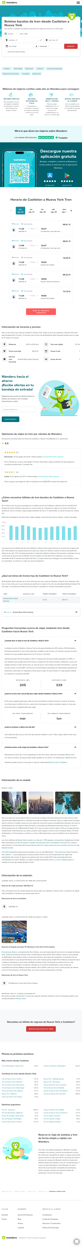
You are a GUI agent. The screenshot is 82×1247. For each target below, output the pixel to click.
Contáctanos (47, 1215)
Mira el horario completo (41, 312)
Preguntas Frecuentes (11, 74)
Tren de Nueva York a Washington (13, 1088)
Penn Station (6, 854)
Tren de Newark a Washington (12, 1119)
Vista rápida (18, 69)
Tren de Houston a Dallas (52, 1119)
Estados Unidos (20, 1191)
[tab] (10, 35)
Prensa (20, 1223)
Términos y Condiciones (51, 1223)
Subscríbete (10, 419)
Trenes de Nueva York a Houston (55, 1094)
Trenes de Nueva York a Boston (12, 1091)
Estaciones (37, 74)
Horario (7, 69)
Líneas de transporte (54, 69)
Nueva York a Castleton (58, 762)
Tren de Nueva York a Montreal (12, 1082)
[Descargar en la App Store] (49, 175)
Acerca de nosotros (25, 1215)
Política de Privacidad (50, 1228)
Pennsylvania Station (9, 952)
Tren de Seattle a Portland (52, 1122)
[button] (78, 3)
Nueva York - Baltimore (9, 1094)
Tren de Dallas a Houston (52, 1116)
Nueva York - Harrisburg (52, 1082)
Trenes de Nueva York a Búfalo (54, 1110)
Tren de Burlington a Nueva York (12, 1066)
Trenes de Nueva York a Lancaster (55, 1085)
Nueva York (32, 1191)
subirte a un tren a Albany (58, 860)
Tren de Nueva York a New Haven (13, 1085)
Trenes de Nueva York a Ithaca (12, 1097)
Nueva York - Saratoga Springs (54, 1079)
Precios (40, 69)
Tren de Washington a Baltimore (12, 1113)
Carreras (21, 1228)
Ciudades (25, 74)
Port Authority (60, 852)
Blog (19, 1219)
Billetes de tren (7, 1191)
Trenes (4, 1219)
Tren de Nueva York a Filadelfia (54, 1088)
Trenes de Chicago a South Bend (13, 1116)
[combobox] (20, 40)
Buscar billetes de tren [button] (41, 1029)
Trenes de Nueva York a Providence (55, 1091)
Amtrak (23, 954)
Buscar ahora (21, 998)
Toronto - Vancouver (8, 1110)
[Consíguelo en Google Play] (67, 175)
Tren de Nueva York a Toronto (12, 1079)
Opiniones (29, 69)
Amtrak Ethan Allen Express (53, 457)
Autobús (5, 1215)
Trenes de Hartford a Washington (55, 1066)
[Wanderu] (9, 3)
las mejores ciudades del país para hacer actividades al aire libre (43, 843)
